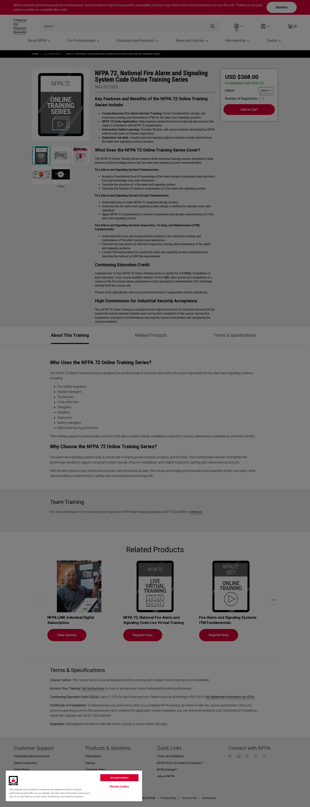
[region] (74, 785)
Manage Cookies (119, 786)
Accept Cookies (119, 777)
